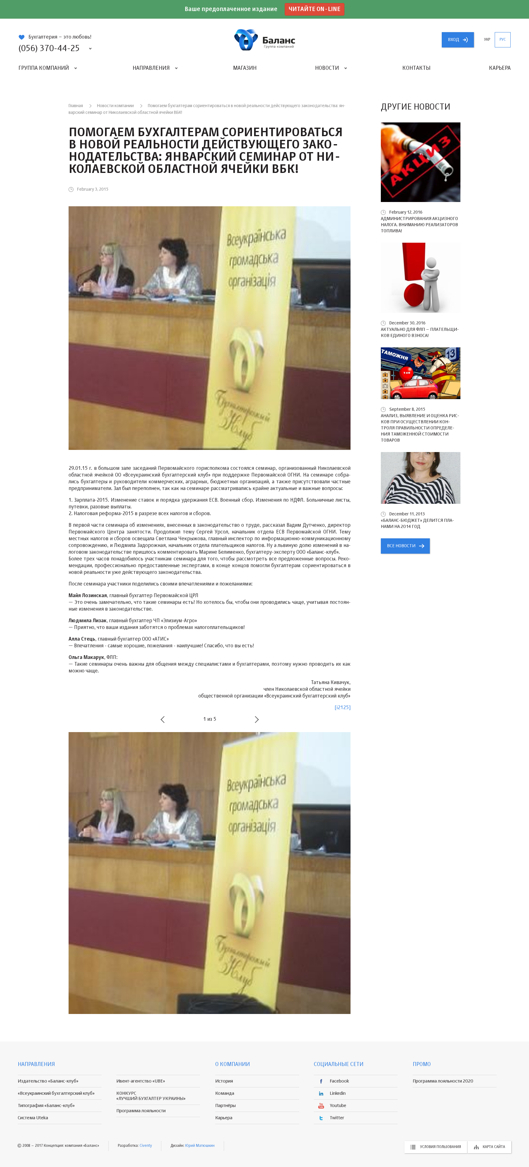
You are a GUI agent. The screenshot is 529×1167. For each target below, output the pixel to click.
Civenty (146, 1146)
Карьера (500, 68)
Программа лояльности (141, 1111)
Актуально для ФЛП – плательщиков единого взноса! (420, 332)
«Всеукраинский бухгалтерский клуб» (56, 1093)
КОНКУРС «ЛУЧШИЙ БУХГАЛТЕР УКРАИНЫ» (151, 1096)
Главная (76, 106)
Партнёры (225, 1105)
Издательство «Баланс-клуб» (48, 1081)
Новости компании (115, 106)
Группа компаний (43, 68)
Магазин (245, 68)
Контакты (416, 68)
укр (487, 40)
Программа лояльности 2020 (443, 1081)
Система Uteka (33, 1118)
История (224, 1081)
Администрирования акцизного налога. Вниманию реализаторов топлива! (419, 224)
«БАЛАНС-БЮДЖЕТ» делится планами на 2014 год (417, 523)
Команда (224, 1093)
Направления (151, 68)
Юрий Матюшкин (200, 1146)
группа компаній (264, 39)
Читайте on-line (314, 9)
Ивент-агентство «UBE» (140, 1081)
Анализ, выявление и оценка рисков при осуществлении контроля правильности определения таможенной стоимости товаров (420, 428)
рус (503, 40)
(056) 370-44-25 (49, 48)
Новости (327, 68)
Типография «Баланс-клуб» (46, 1105)
